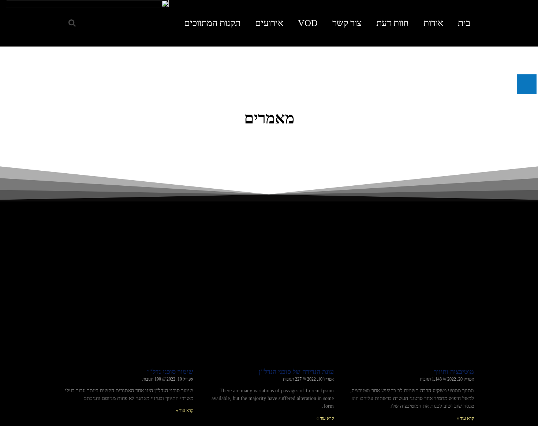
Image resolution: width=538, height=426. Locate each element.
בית (464, 23)
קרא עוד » (465, 418)
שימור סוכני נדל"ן (170, 371)
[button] (72, 23)
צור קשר (347, 23)
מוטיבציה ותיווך (454, 371)
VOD (308, 23)
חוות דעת (392, 23)
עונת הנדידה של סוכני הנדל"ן (296, 371)
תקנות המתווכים (212, 23)
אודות (433, 23)
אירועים (269, 23)
